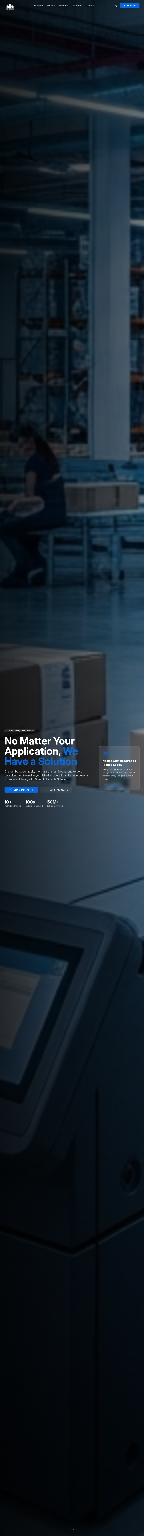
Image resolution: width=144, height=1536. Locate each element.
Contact (90, 5)
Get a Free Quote (59, 789)
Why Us (51, 5)
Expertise (63, 5)
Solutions (38, 5)
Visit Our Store (21, 789)
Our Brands (77, 5)
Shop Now (132, 5)
